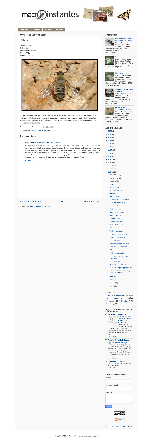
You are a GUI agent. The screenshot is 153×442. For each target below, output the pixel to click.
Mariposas (109, 301)
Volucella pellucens (116, 228)
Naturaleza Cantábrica (117, 314)
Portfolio (48, 29)
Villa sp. (112, 250)
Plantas (124, 301)
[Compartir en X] (49, 127)
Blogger (94, 436)
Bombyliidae (32, 130)
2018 (110, 137)
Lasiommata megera (117, 203)
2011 (110, 159)
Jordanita (113, 193)
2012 (110, 156)
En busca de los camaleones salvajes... (123, 108)
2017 (110, 140)
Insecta (47, 130)
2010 (110, 162)
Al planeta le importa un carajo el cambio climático (124, 318)
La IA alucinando (114, 363)
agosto (113, 187)
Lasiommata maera (116, 206)
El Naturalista (30, 142)
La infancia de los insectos (119, 199)
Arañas (119, 296)
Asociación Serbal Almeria (118, 340)
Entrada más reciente (30, 201)
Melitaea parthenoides (117, 253)
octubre (113, 181)
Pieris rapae (119, 57)
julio (111, 277)
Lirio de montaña (115, 222)
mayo (112, 283)
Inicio (62, 201)
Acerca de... (25, 29)
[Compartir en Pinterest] (53, 127)
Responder (29, 160)
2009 (110, 166)
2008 (110, 169)
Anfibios (108, 296)
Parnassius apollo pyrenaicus (120, 268)
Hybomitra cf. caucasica (118, 264)
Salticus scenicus (115, 209)
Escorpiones (130, 295)
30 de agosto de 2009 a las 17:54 (49, 142)
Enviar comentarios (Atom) (40, 206)
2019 (110, 134)
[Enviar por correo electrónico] (44, 127)
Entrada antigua (92, 201)
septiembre (114, 184)
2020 (110, 131)
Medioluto (119, 73)
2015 (110, 147)
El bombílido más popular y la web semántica (120, 272)
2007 (110, 172)
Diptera (40, 130)
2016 (110, 144)
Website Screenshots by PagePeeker (119, 426)
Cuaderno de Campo (116, 362)
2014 (110, 150)
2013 (110, 153)
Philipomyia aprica (116, 225)
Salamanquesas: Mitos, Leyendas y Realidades (124, 40)
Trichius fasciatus (116, 231)
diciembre (114, 175)
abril (112, 286)
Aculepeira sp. (114, 218)
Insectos (54, 130)
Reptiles (108, 303)
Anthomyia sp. (114, 261)
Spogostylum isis (115, 190)
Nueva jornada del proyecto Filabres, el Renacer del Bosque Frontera (119, 344)
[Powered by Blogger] (119, 421)
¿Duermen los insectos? (118, 247)
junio (112, 280)
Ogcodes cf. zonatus (117, 212)
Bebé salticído (114, 240)
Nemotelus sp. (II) (116, 196)
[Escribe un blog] (47, 127)
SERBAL (59, 29)
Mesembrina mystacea (118, 234)
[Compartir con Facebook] (51, 127)
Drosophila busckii (116, 215)
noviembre (114, 178)
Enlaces (37, 29)
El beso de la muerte (117, 237)
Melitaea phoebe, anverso (119, 244)
